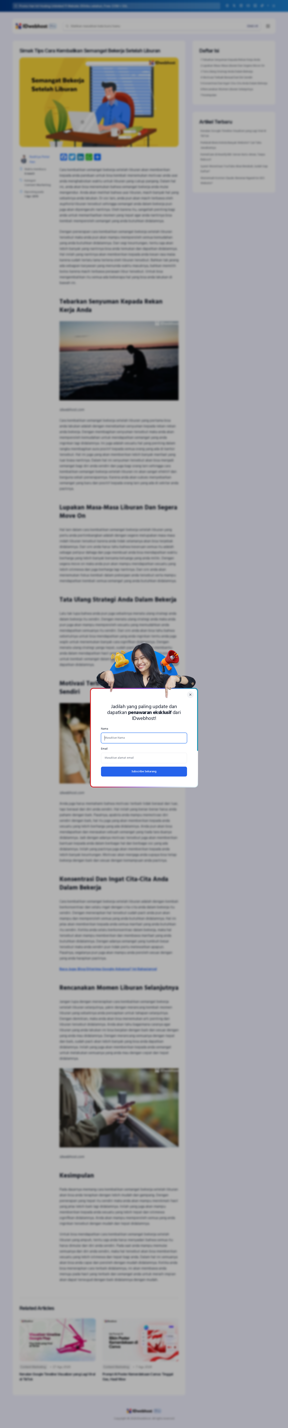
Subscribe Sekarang (144, 771)
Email (104, 749)
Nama (104, 729)
